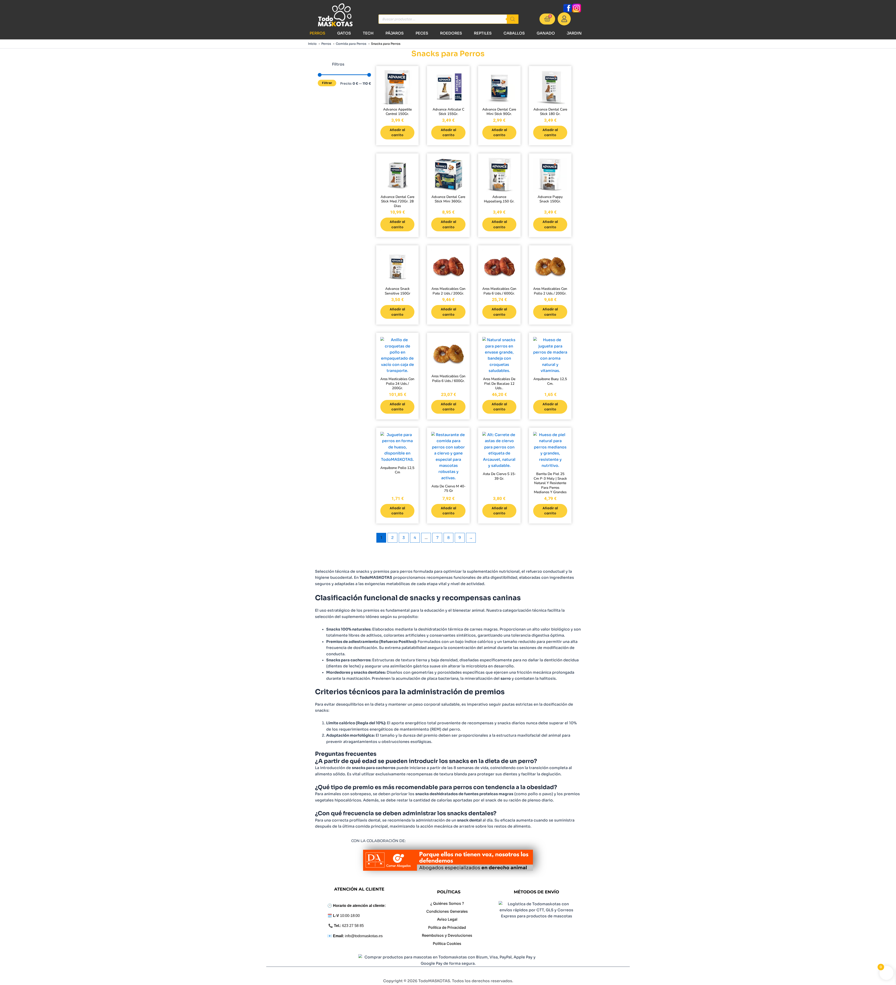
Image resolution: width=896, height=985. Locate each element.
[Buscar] (512, 19)
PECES (422, 33)
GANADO (546, 33)
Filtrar (327, 83)
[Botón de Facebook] (567, 8)
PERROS (317, 33)
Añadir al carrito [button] (397, 132)
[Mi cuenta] (564, 18)
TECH (368, 33)
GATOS (344, 33)
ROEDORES (451, 33)
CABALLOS (514, 33)
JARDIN (574, 33)
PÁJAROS (394, 33)
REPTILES (483, 33)
